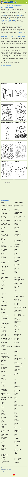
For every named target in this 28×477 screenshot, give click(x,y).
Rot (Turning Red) (4, 247)
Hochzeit (16, 356)
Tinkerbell (3, 253)
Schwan (16, 444)
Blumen (2, 403)
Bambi (2, 212)
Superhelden (17, 462)
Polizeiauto (3, 312)
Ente (15, 395)
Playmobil (3, 281)
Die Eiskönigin (4, 221)
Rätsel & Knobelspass (19, 279)
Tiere (15, 378)
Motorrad (3, 311)
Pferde (15, 434)
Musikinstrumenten (5, 277)
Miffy (15, 219)
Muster (2, 278)
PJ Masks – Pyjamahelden (6, 374)
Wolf (15, 452)
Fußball (16, 339)
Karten (2, 413)
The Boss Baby (4, 390)
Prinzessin (16, 268)
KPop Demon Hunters (5, 357)
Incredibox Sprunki (18, 314)
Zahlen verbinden (18, 293)
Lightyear (3, 236)
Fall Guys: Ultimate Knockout (20, 307)
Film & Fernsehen (5, 323)
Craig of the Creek (4, 332)
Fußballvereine (17, 341)
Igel (15, 415)
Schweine (16, 445)
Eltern (2, 467)
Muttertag (16, 18)
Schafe (15, 437)
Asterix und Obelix (18, 458)
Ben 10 (2, 428)
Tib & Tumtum (17, 236)
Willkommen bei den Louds (6, 397)
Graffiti (2, 433)
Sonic (15, 325)
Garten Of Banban (18, 310)
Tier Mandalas (17, 244)
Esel (15, 397)
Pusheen (16, 271)
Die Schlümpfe (4, 342)
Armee (2, 427)
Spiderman (3, 383)
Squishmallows (17, 232)
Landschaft (3, 414)
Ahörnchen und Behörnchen (7, 205)
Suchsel (16, 290)
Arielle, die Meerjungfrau (6, 210)
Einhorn (16, 393)
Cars (2, 214)
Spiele (15, 295)
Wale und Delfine (17, 449)
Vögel (15, 448)
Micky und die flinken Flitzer (20, 315)
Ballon (2, 297)
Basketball (16, 335)
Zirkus (2, 291)
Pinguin (16, 435)
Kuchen (16, 256)
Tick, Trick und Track (5, 252)
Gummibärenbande (5, 230)
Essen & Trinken (4, 266)
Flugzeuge (3, 304)
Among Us (16, 299)
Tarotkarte (3, 287)
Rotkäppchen (3, 376)
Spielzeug (3, 285)
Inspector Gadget (4, 356)
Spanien (2, 421)
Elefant (15, 394)
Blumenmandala (17, 240)
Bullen (15, 383)
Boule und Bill (17, 459)
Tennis (15, 347)
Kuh (15, 424)
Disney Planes (4, 223)
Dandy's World (17, 306)
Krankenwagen (4, 306)
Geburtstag (11, 18)
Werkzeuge (3, 450)
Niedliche (16, 223)
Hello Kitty (16, 214)
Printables (16, 275)
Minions (2, 363)
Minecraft (16, 317)
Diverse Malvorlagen (5, 260)
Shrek (2, 380)
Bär (15, 382)
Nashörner (16, 430)
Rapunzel (3, 245)
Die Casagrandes (4, 337)
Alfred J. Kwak (4, 324)
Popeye (16, 461)
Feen (15, 253)
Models (15, 265)
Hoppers (2, 231)
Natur (2, 415)
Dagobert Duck (4, 217)
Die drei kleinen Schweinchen (7, 338)
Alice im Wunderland (5, 208)
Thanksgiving (17, 369)
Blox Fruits (16, 303)
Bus (1, 300)
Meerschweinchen (18, 428)
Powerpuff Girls (17, 267)
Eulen (15, 398)
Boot (2, 298)
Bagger (2, 295)
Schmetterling (17, 441)
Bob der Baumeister (5, 461)
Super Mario (17, 328)
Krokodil (16, 423)
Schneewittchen (4, 249)
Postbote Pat (17, 227)
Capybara (16, 384)
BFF (15, 250)
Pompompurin (17, 225)
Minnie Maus (3, 239)
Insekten (16, 416)
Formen (16, 209)
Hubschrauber (4, 305)
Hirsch (15, 412)
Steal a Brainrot (17, 326)
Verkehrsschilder (4, 315)
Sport (15, 331)
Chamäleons (17, 386)
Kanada (2, 411)
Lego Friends (17, 260)
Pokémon (16, 318)
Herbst (15, 355)
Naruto (2, 439)
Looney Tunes (4, 359)
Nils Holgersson (4, 367)
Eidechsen (16, 391)
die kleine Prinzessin (18, 202)
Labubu (16, 258)
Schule (2, 284)
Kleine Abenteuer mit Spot (19, 216)
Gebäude (3, 270)
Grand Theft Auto (18, 311)
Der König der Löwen (5, 220)
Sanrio (15, 272)
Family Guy (3, 349)
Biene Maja (3, 327)
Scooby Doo (3, 379)
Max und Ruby (17, 217)
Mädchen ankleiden (18, 262)
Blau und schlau (4, 459)
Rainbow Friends (17, 321)
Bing (2, 458)
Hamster (16, 409)
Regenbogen (3, 420)
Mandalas (16, 238)
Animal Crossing (17, 300)
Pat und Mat (3, 369)
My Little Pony (4, 365)
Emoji (2, 265)
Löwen (15, 426)
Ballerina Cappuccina (18, 247)
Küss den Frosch (4, 235)
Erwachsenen (19, 32)
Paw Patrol (19, 15)
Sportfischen (17, 346)
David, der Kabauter (5, 335)
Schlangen (16, 439)
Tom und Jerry (4, 391)
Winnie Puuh (3, 257)
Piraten (2, 441)
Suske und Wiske (18, 463)
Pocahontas (3, 243)
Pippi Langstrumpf (4, 372)
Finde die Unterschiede (19, 284)
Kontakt (2, 471)
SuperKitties (3, 250)
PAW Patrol (3, 371)
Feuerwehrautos (4, 302)
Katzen (15, 422)
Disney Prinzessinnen (5, 224)
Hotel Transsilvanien (5, 353)
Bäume (2, 400)
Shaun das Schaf (17, 230)
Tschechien (3, 422)
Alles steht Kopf (4, 209)
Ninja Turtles (3, 368)
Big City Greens (4, 213)
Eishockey (16, 338)
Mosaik (2, 276)
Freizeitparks (3, 267)
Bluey (2, 328)
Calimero (3, 463)
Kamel (15, 419)
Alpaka (15, 380)
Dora (15, 204)
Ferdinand (3, 350)
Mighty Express (17, 220)
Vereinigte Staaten (4, 424)
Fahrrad (2, 301)
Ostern (2, 20)
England (2, 406)
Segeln (15, 345)
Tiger (15, 446)
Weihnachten (7, 20)
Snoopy (16, 231)
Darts (15, 336)
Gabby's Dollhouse (18, 212)
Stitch (2, 387)
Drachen (16, 389)
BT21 (2, 462)
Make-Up (16, 261)
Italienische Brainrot (5, 434)
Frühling (16, 351)
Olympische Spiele (18, 363)
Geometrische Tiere (18, 405)
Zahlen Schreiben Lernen (19, 291)
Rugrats (2, 378)
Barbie (15, 249)
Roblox (15, 322)
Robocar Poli (3, 448)
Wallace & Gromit (4, 393)
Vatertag (21, 18)
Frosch (15, 404)
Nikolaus (16, 362)
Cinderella (3, 216)
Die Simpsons (4, 343)
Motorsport (16, 342)
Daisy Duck (3, 219)
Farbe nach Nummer (18, 283)
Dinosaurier (16, 387)
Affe (15, 379)
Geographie (3, 399)
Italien (2, 410)
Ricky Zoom (3, 446)
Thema (15, 349)
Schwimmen (16, 343)
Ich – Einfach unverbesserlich (7, 354)
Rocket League (17, 323)
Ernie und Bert (17, 206)
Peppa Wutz (16, 224)
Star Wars (3, 386)
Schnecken (16, 442)
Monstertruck (3, 309)
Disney (2, 202)
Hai (15, 408)
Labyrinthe (16, 286)
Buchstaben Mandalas (19, 241)
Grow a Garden (17, 312)
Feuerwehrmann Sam (18, 208)
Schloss (2, 282)
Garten (2, 269)
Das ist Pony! (3, 334)
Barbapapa (3, 457)
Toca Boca (16, 329)
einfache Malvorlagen (18, 205)
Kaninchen (16, 420)
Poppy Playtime (17, 319)
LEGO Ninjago (4, 437)
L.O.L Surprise (17, 257)
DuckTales (3, 345)
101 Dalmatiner (4, 204)
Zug (2, 316)
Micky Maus (3, 238)
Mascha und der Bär (5, 361)
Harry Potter (3, 352)
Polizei (2, 444)
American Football (18, 332)
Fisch (15, 400)
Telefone (2, 289)
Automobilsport (17, 334)
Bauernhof (3, 262)
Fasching (4, 21)
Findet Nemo (3, 227)
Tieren (4, 15)
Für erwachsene (4, 318)
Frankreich (3, 409)
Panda (15, 431)
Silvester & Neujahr (18, 366)
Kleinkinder (3, 452)
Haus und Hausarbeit (5, 271)
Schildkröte (16, 438)
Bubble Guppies (4, 330)
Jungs (21, 26)
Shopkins (16, 273)
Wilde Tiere (16, 450)
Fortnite (16, 308)
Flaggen (2, 407)
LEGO (2, 435)
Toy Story (3, 254)
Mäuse (15, 427)
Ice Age (2, 232)
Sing (2, 382)
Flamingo (16, 401)
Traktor (2, 313)
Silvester (15, 20)
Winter (15, 376)
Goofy (2, 228)
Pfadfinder (3, 280)
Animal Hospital (17, 302)
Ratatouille (3, 375)
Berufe (2, 263)
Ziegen (15, 453)
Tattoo (2, 288)
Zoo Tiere (16, 454)
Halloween (11, 21)
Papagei (16, 433)
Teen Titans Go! (4, 389)
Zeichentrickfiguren (18, 457)
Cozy (15, 251)
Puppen (16, 269)
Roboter (2, 449)
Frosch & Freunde (18, 210)
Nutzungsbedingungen (6, 469)
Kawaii (2, 273)
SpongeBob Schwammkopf (6, 385)
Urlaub (15, 370)
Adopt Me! (16, 297)
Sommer (16, 367)
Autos (2, 294)
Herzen (15, 254)
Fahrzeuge (3, 293)
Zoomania (3, 258)
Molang (16, 221)
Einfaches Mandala (18, 243)
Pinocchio (3, 241)
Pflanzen (2, 418)
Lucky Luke (3, 360)
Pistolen (2, 442)
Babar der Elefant (4, 326)
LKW (2, 308)
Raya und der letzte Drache (6, 246)
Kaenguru (16, 417)
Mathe (15, 287)
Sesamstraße (17, 228)
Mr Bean (2, 364)
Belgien (2, 402)
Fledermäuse (17, 402)
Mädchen (16, 26)
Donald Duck (3, 225)
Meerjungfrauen (17, 264)
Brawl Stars (16, 304)
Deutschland (3, 404)
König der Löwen (4, 234)
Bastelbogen (17, 277)
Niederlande (3, 417)
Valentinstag (16, 371)
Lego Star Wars (4, 438)
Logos (2, 274)
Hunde (15, 413)
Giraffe (15, 406)
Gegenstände (17, 213)
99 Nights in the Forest (19, 296)
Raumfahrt (3, 445)
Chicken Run (3, 331)
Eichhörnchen (17, 390)
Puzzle (15, 288)
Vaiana (2, 256)
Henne (15, 411)
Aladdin (2, 206)
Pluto (2, 242)
